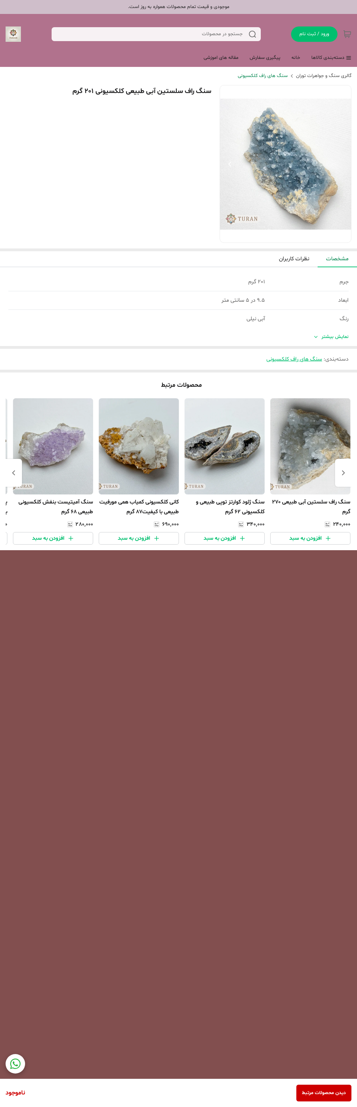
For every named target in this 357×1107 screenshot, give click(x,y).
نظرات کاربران (294, 259)
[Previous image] (230, 164)
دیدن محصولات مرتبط (324, 1093)
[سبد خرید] (347, 34)
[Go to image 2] (282, 235)
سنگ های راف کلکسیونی (263, 75)
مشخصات (337, 259)
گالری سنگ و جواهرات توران (323, 75)
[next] (13, 473)
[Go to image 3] (277, 235)
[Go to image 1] (291, 235)
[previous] (343, 473)
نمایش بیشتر (335, 336)
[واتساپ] (15, 1064)
